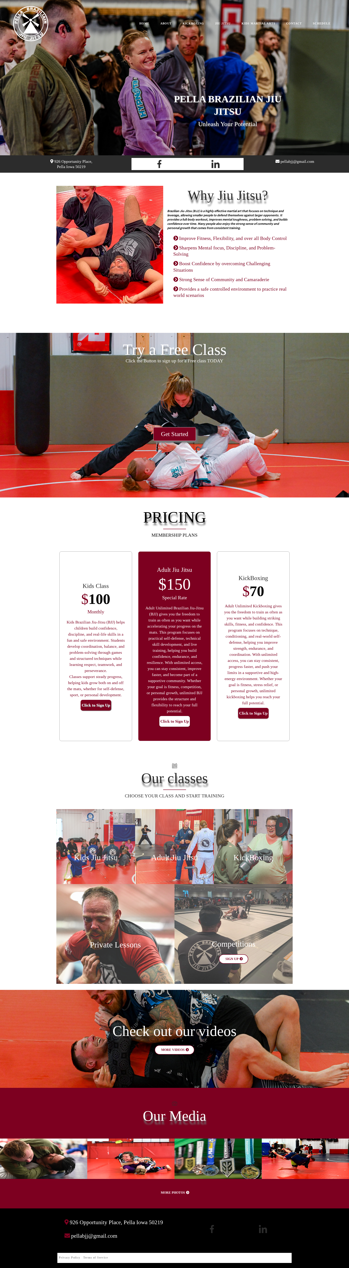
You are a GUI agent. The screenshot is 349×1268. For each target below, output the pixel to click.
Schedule (321, 23)
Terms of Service (95, 1257)
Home (144, 23)
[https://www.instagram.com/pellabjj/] (215, 164)
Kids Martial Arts (258, 23)
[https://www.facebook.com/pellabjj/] (160, 164)
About (166, 23)
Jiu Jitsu (223, 23)
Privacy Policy (69, 1257)
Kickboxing (193, 23)
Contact (294, 23)
